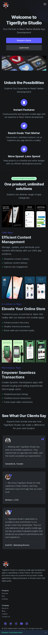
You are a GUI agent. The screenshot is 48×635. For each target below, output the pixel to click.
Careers (5, 614)
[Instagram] (27, 623)
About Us (5, 608)
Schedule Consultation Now (11, 632)
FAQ (3, 596)
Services (5, 593)
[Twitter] (11, 623)
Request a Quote (24, 40)
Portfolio (5, 599)
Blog (3, 611)
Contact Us (6, 617)
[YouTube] (21, 623)
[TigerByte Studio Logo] (5, 4)
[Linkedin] (5, 623)
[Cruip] (5, 563)
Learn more (24, 48)
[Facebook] (16, 623)
